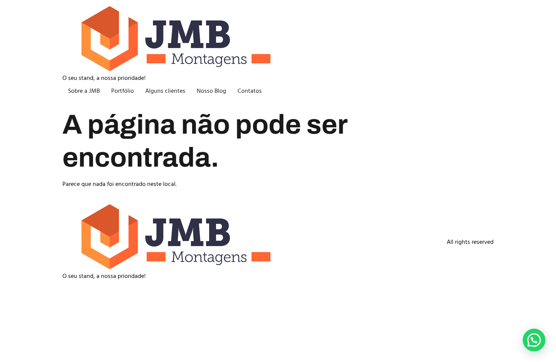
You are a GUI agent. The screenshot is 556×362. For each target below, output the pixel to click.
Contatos (250, 91)
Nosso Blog (211, 91)
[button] (534, 340)
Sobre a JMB (84, 91)
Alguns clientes (165, 91)
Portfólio (122, 91)
